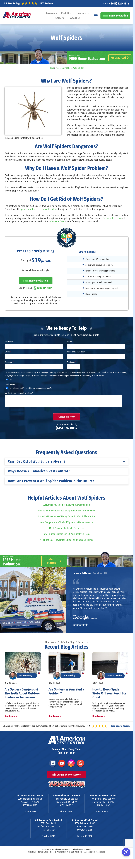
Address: (9, 362)
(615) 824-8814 (120, 3)
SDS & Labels (76, 852)
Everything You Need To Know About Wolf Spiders (66, 504)
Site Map (32, 852)
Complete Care (57, 221)
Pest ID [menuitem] (65, 13)
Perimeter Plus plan (111, 218)
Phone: (70, 341)
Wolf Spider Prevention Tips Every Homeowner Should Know (66, 510)
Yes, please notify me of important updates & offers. (31, 388)
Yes (10, 379)
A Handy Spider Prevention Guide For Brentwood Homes (66, 540)
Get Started (118, 57)
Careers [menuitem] (59, 18)
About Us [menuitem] (75, 18)
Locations (81, 13)
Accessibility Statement (95, 852)
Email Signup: (10, 384)
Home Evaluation (115, 15)
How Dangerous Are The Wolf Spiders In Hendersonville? (66, 522)
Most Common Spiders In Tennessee (66, 528)
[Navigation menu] (95, 15)
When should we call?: (76, 352)
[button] (126, 852)
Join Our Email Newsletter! (66, 774)
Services (50, 13)
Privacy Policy (62, 852)
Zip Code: (71, 362)
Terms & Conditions (46, 852)
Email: (8, 352)
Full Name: (10, 341)
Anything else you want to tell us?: (19, 393)
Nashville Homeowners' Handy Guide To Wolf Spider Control (66, 516)
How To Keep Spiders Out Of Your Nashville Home (67, 534)
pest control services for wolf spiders (39, 209)
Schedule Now (66, 416)
